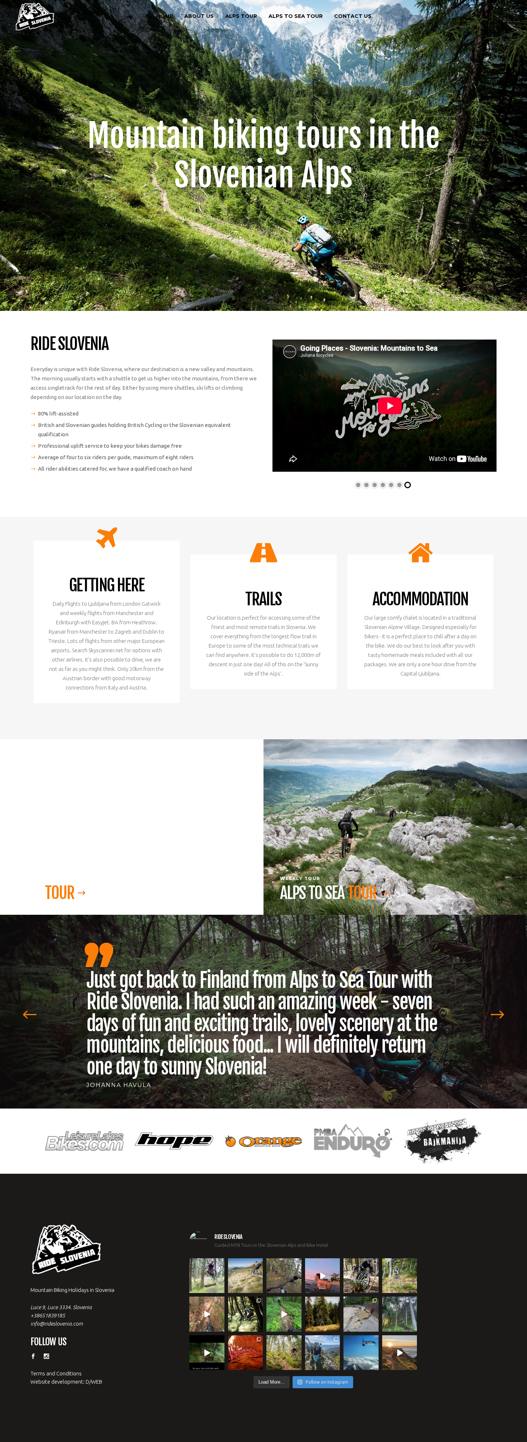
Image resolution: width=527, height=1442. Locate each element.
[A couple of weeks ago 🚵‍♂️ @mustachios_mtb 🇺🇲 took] (322, 1254)
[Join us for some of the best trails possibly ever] (399, 1331)
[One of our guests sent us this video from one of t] (284, 1292)
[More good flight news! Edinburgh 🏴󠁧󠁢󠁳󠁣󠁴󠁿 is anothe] (206, 1254)
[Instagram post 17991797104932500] (206, 1331)
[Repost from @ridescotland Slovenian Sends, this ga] (322, 1292)
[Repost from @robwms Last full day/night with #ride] (245, 1331)
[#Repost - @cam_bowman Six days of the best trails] (284, 1254)
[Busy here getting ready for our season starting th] (284, 1331)
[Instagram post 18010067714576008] (206, 1292)
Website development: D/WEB (66, 1360)
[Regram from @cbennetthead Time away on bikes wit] (399, 1292)
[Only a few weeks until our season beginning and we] (322, 1331)
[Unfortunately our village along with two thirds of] (361, 1292)
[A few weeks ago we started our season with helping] (361, 1254)
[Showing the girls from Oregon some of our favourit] (399, 1254)
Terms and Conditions (56, 1352)
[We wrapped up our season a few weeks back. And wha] (245, 1254)
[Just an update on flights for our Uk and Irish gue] (361, 1331)
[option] (263, 1004)
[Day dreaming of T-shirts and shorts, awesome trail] (245, 1292)
